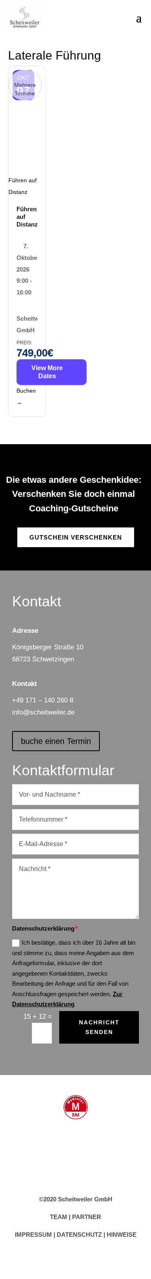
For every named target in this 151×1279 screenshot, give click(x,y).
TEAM (58, 1216)
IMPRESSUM (33, 1234)
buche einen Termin (56, 741)
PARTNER (86, 1216)
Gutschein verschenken (75, 537)
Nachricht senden (99, 1027)
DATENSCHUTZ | (82, 1234)
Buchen (26, 396)
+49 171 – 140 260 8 (42, 700)
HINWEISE (122, 1234)
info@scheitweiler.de (43, 712)
